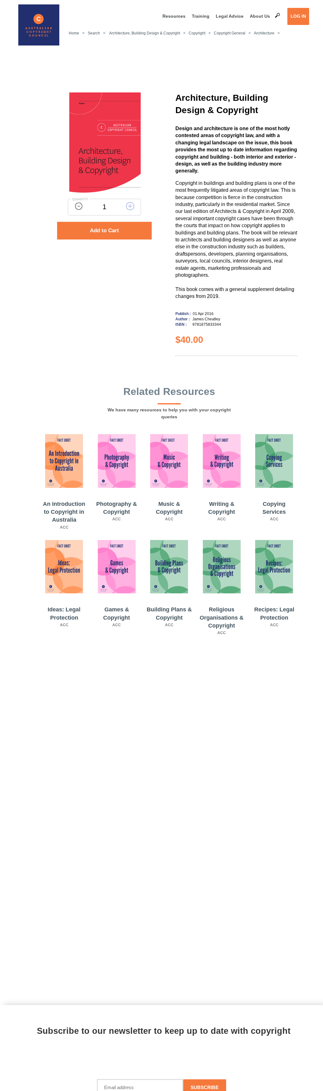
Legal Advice (230, 16)
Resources (173, 16)
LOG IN (298, 16)
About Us (260, 16)
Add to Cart (104, 230)
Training (200, 16)
